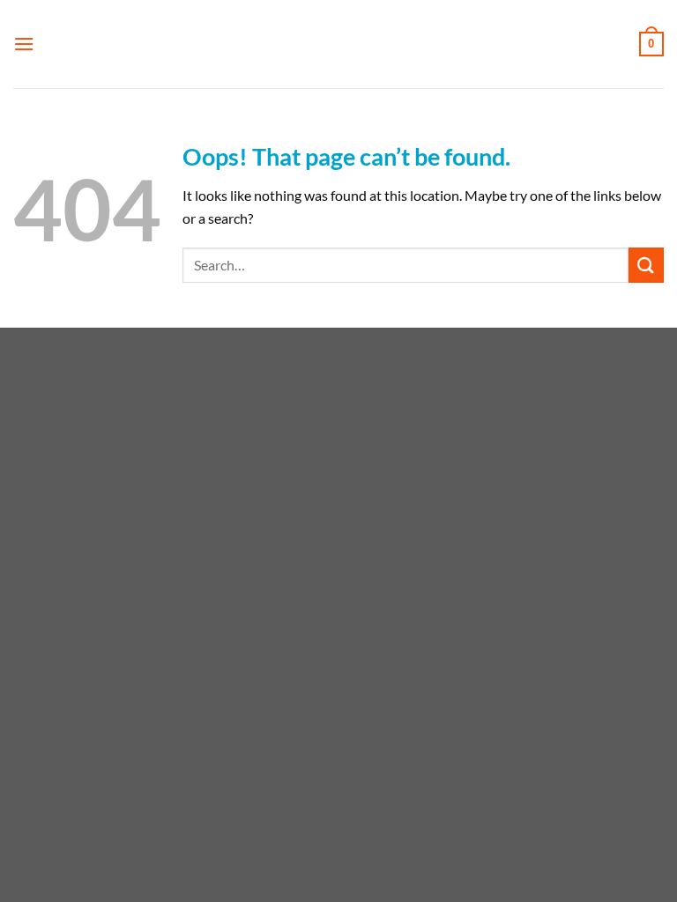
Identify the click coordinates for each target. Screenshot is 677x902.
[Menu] (23, 43)
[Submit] (646, 265)
